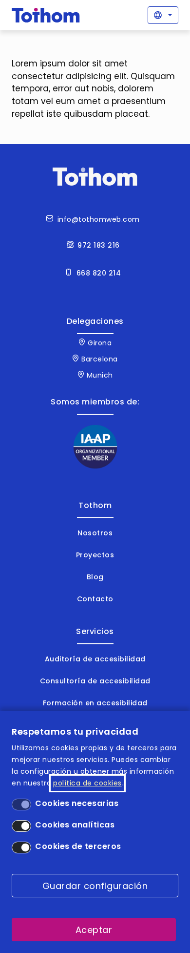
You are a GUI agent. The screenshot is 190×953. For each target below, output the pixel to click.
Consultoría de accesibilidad (95, 681)
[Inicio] (46, 15)
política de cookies (87, 783)
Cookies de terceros (78, 846)
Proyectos (95, 555)
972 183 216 (98, 245)
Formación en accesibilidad (95, 703)
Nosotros (95, 533)
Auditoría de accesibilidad (95, 659)
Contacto (95, 599)
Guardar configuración (95, 886)
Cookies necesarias (76, 803)
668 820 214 (98, 273)
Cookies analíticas (74, 824)
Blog (95, 577)
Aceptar (94, 930)
